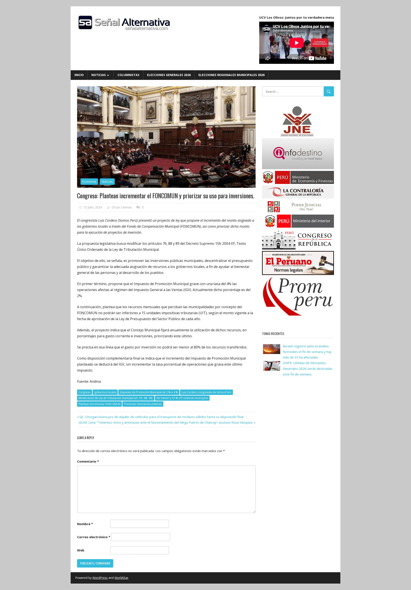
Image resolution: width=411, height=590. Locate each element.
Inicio (79, 75)
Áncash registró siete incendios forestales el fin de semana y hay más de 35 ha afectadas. (307, 352)
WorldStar (121, 578)
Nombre (85, 524)
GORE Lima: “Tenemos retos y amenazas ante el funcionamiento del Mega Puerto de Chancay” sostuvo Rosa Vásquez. (166, 422)
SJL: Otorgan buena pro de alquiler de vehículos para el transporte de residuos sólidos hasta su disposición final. (161, 417)
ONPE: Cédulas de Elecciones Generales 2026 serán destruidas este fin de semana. (307, 368)
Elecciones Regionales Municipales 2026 (231, 75)
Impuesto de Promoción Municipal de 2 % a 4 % (149, 392)
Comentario (88, 461)
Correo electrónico (93, 537)
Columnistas (128, 75)
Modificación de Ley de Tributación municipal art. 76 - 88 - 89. (116, 398)
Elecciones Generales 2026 (169, 75)
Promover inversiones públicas (143, 404)
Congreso (85, 392)
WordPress (100, 578)
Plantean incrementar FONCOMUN (99, 404)
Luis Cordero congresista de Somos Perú (206, 392)
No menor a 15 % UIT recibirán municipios (182, 398)
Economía (89, 181)
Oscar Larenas (122, 207)
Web (80, 550)
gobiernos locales (105, 392)
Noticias (98, 75)
